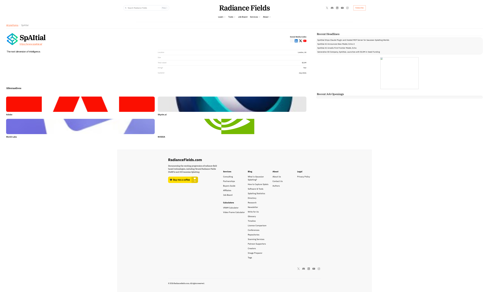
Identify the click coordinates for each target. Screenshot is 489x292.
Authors (276, 185)
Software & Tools (255, 189)
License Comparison (257, 225)
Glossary (252, 216)
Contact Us (278, 181)
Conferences (253, 230)
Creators (252, 248)
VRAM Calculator (231, 207)
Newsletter (253, 207)
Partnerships (229, 181)
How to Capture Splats (258, 184)
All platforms (12, 25)
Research (252, 202)
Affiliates (227, 190)
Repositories (253, 234)
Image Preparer (255, 253)
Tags (250, 257)
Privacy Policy (303, 176)
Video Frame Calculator (234, 212)
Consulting (228, 176)
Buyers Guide (229, 185)
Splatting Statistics (256, 193)
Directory (252, 198)
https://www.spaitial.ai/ (31, 44)
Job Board (242, 17)
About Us (277, 176)
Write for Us (253, 211)
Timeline (252, 221)
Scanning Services (256, 239)
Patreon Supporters (257, 244)
